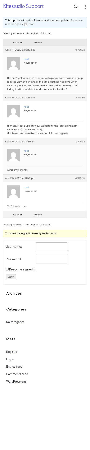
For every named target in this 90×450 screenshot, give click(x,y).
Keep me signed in (22, 269)
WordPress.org (16, 381)
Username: (14, 247)
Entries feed (14, 366)
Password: (14, 259)
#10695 (80, 178)
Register (11, 351)
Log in (10, 359)
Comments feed (17, 374)
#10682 (80, 50)
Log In (11, 276)
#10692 (80, 141)
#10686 (80, 97)
